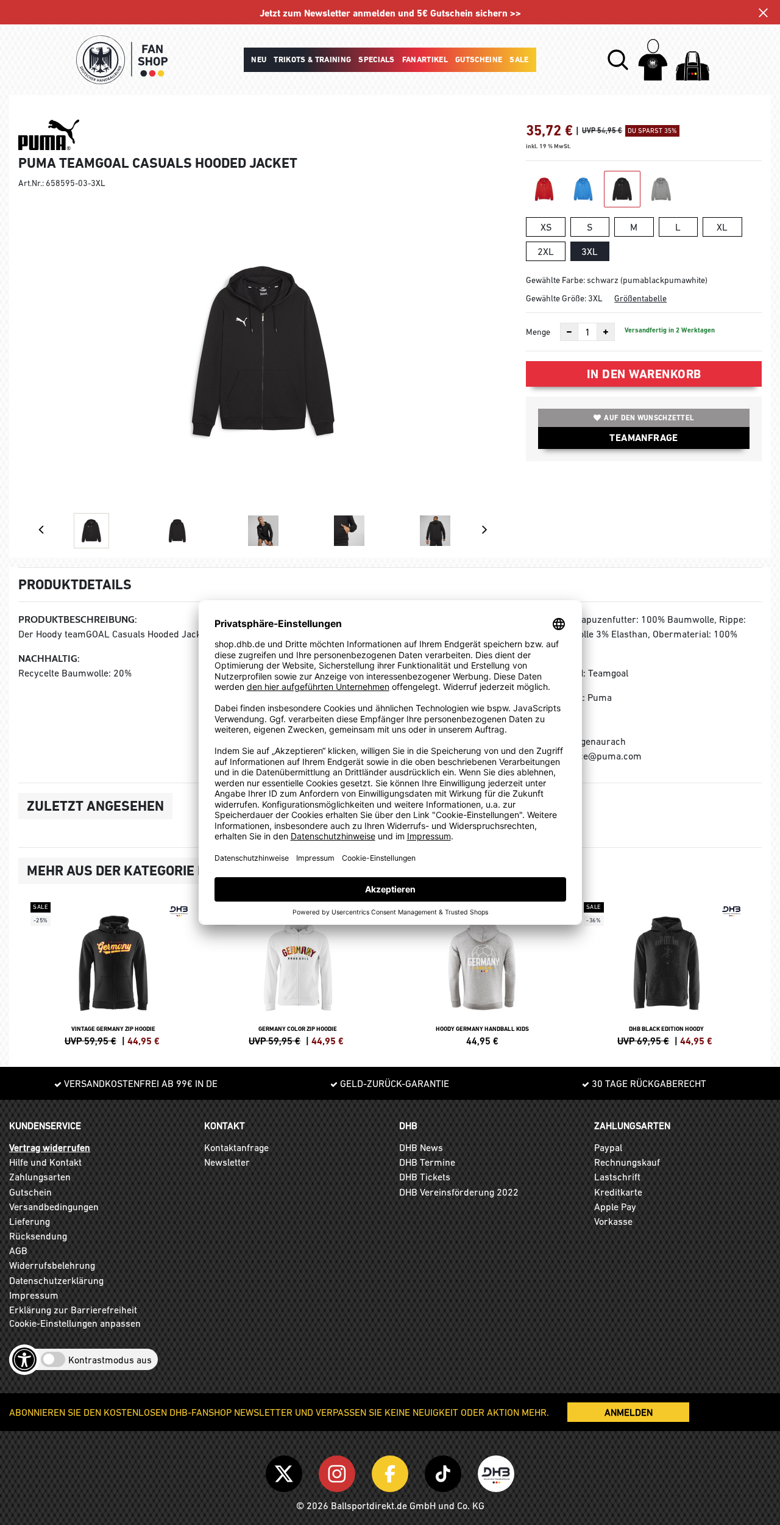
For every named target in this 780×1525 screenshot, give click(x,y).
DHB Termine (427, 1162)
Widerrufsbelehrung (52, 1265)
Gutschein (30, 1191)
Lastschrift (617, 1176)
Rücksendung (38, 1235)
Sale (518, 59)
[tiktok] (445, 1471)
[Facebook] (392, 1471)
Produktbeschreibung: (77, 619)
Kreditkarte (618, 1191)
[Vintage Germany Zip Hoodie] (113, 972)
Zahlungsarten (40, 1176)
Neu (258, 59)
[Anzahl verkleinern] (569, 332)
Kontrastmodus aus (110, 1359)
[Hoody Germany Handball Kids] (482, 972)
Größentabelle (640, 298)
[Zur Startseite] (122, 59)
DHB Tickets (424, 1176)
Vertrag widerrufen (49, 1147)
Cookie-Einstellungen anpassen (75, 1323)
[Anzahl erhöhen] (606, 332)
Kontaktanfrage (236, 1147)
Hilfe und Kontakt (45, 1162)
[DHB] (496, 1471)
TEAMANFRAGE (643, 437)
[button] (618, 60)
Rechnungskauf (627, 1162)
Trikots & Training (312, 59)
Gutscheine (478, 59)
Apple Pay (615, 1206)
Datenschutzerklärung (56, 1280)
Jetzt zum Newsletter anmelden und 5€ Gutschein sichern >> (390, 13)
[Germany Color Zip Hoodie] (298, 972)
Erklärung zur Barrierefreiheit (73, 1309)
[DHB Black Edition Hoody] (667, 972)
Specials (376, 59)
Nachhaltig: (49, 658)
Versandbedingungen (54, 1206)
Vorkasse (613, 1221)
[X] (286, 1471)
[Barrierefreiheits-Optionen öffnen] (24, 1359)
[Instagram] (339, 1471)
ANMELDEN (628, 1412)
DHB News (421, 1147)
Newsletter (227, 1162)
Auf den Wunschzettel (649, 418)
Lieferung (29, 1221)
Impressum (33, 1295)
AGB (18, 1250)
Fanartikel (425, 59)
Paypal (608, 1147)
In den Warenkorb (644, 374)
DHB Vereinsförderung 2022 (459, 1191)
